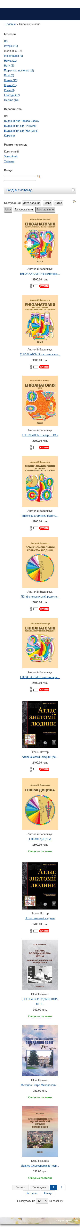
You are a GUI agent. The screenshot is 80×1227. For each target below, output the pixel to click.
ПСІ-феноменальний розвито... (40, 596)
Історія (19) (11, 45)
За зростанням (24, 209)
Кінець (48, 1193)
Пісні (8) (9, 75)
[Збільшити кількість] (31, 285)
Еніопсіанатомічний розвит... (40, 515)
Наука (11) (10, 60)
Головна (11, 24)
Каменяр (9, 135)
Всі (6, 41)
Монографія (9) (13, 55)
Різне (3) (9, 90)
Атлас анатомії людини (40, 918)
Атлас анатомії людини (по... (40, 756)
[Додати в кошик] (44, 286)
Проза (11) (10, 85)
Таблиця (9, 161)
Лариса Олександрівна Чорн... (40, 1165)
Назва (47, 202)
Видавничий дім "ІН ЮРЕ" (20, 125)
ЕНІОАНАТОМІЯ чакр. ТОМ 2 (40, 435)
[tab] (74, 190)
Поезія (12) (10, 80)
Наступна (31, 1193)
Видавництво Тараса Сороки (21, 120)
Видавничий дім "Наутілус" (21, 130)
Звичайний (10, 156)
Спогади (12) (12, 95)
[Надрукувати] (74, 202)
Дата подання (31, 202)
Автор (58, 202)
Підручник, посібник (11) (19, 70)
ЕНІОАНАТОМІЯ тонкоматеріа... (40, 273)
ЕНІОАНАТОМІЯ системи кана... (40, 354)
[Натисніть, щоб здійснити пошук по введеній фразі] (39, 176)
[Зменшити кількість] (31, 287)
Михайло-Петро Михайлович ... (40, 1085)
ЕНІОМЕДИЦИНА (40, 839)
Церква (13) (11, 100)
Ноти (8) (9, 65)
